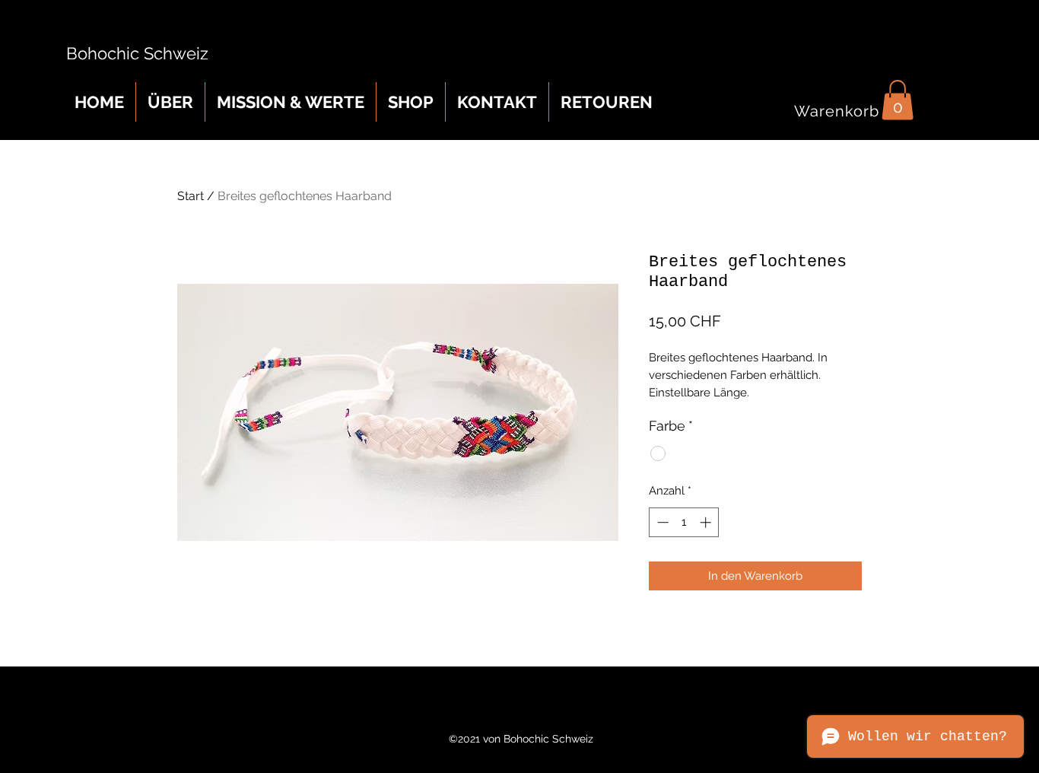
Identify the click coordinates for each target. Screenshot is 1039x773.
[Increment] (707, 522)
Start (190, 196)
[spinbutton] (684, 522)
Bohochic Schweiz (132, 53)
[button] (897, 100)
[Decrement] (661, 522)
